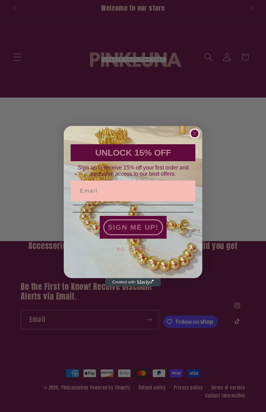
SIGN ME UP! (133, 227)
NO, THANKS (133, 249)
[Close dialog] (194, 133)
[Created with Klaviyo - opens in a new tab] (133, 282)
